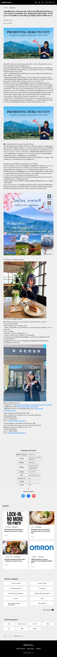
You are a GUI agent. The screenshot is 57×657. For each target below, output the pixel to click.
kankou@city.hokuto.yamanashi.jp (16, 421)
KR (50, 2)
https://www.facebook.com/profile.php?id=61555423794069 (34, 405)
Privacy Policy (30, 648)
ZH (53, 2)
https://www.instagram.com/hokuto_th (27, 406)
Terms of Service (20, 648)
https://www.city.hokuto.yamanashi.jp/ (35, 458)
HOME (5, 636)
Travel (10, 636)
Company (38, 648)
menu (42, 2)
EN (47, 2)
